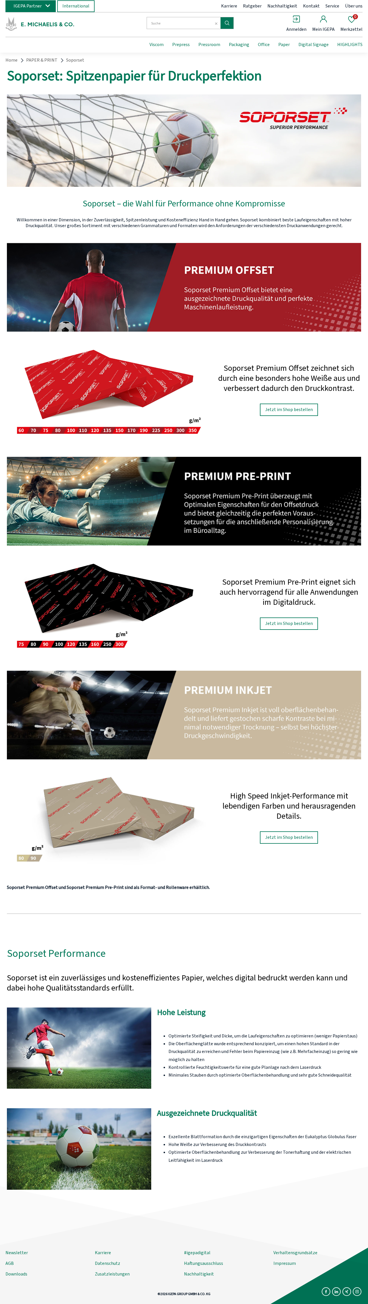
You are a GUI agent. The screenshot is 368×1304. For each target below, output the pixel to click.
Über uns (354, 6)
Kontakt (311, 6)
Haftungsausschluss (203, 1263)
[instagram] (357, 1291)
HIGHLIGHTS (350, 44)
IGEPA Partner (28, 6)
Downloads (16, 1274)
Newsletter (16, 1253)
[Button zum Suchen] (227, 23)
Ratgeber (252, 6)
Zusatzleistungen (112, 1274)
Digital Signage (313, 44)
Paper (284, 44)
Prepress (181, 44)
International (75, 6)
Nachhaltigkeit (282, 6)
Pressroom (209, 44)
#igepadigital (197, 1253)
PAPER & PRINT (41, 60)
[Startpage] (52, 24)
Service (332, 6)
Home (11, 60)
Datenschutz (107, 1263)
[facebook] (326, 1291)
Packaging (239, 44)
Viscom (157, 44)
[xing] (346, 1291)
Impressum (284, 1263)
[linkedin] (336, 1291)
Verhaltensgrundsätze (295, 1253)
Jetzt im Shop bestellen (289, 409)
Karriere (229, 6)
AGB (9, 1263)
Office (264, 44)
